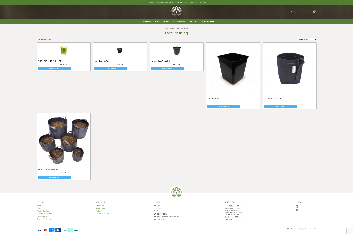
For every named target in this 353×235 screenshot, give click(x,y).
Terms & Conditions (44, 211)
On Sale (166, 21)
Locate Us (160, 219)
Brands (157, 21)
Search (310, 12)
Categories (146, 21)
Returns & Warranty (44, 219)
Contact (39, 208)
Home (166, 28)
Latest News (193, 21)
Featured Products (179, 21)
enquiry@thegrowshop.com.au (167, 216)
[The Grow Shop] (176, 11)
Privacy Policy (42, 216)
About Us (40, 205)
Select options (54, 68)
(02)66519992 (209, 21)
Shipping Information (44, 213)
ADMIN (314, 229)
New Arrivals (100, 208)
